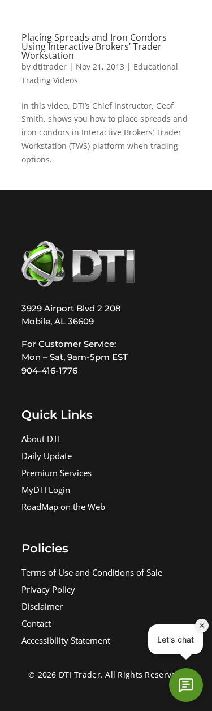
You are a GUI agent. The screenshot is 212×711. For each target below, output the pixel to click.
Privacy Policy (48, 591)
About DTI (40, 440)
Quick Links (57, 415)
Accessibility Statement (65, 641)
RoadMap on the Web (63, 508)
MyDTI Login (45, 491)
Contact (36, 624)
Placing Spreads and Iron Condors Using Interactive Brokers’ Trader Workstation (94, 46)
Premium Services (56, 474)
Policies (44, 548)
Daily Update (46, 457)
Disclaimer (42, 608)
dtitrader (50, 66)
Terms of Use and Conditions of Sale (91, 574)
